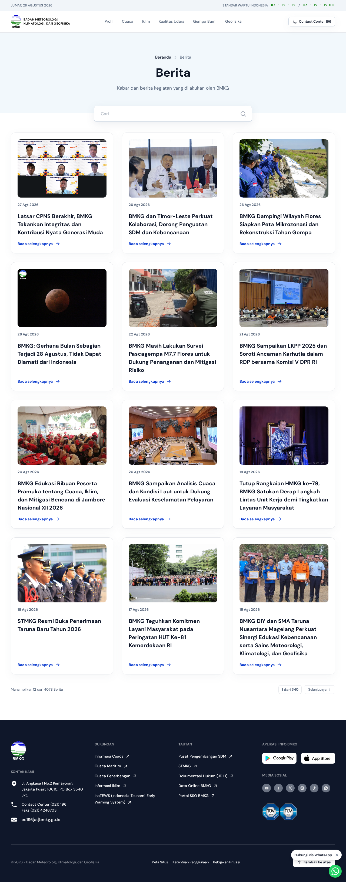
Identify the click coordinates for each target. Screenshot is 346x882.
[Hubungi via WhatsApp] (335, 871)
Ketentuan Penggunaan (190, 862)
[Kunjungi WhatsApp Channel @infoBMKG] (326, 788)
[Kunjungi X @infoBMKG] (290, 788)
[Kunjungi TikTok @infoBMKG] (314, 788)
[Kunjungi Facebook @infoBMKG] (278, 788)
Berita (185, 57)
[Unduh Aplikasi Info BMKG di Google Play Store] (279, 758)
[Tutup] (337, 855)
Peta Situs (160, 862)
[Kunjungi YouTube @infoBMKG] (266, 788)
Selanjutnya (317, 689)
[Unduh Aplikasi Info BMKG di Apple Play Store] (318, 758)
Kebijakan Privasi (226, 862)
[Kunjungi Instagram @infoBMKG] (302, 788)
